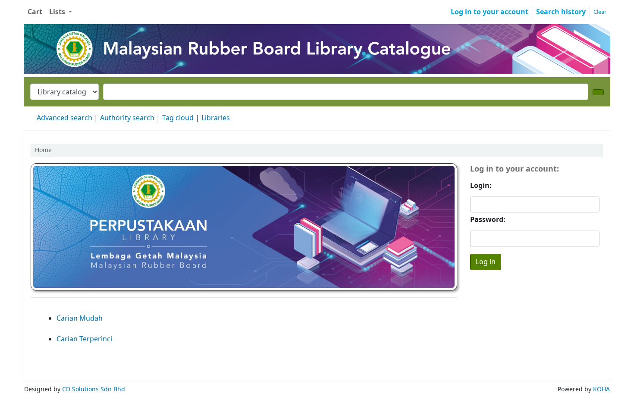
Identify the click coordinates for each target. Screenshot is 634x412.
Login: (481, 186)
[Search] (598, 92)
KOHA (601, 389)
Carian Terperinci (84, 339)
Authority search (127, 118)
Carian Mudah (79, 318)
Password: (487, 220)
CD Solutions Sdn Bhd (93, 389)
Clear (599, 12)
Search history (561, 12)
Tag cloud (178, 118)
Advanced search (64, 118)
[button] (35, 12)
